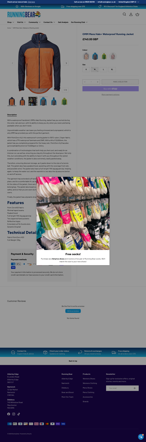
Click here (31, 2)
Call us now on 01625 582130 (84, 2)
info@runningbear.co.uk (107, 2)
